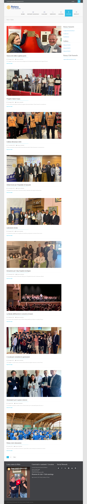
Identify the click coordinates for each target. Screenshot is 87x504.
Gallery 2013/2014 (66, 51)
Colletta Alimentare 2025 (14, 142)
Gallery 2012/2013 (66, 48)
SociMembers (66, 33)
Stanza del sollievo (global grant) (16, 56)
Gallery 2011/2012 (66, 45)
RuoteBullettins (66, 36)
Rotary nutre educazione (14, 443)
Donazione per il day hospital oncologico (19, 271)
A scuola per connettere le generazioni (18, 357)
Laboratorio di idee (12, 228)
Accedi (73, 1)
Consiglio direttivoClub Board (68, 30)
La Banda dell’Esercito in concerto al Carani (20, 314)
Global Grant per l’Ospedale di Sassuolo (19, 185)
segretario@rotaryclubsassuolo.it (69, 59)
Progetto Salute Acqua (13, 99)
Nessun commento (19, 59)
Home (8, 19)
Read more (9, 63)
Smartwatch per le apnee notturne (17, 400)
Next (14, 457)
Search (79, 1)
